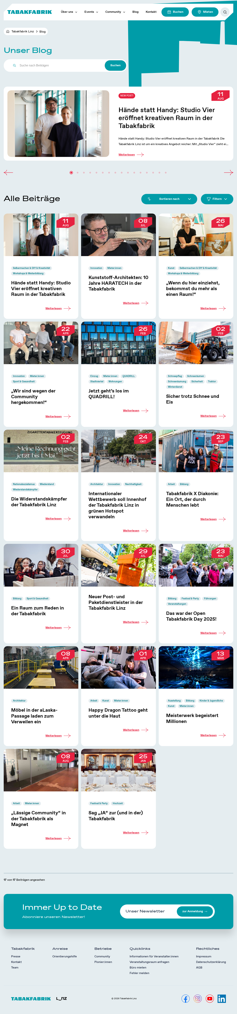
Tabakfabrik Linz (22, 31)
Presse (15, 956)
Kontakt (151, 12)
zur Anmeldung (192, 911)
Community (113, 12)
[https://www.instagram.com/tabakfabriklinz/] (197, 999)
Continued (118, 124)
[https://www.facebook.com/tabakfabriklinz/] (185, 999)
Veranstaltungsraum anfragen (149, 962)
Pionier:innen (103, 962)
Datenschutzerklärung (211, 962)
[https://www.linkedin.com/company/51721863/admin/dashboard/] (222, 999)
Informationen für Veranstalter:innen (154, 956)
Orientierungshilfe (64, 956)
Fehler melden (139, 973)
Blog (135, 12)
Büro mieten (138, 968)
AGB (199, 968)
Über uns (67, 12)
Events (89, 12)
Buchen (178, 12)
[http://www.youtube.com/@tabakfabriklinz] (210, 999)
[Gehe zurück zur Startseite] (29, 12)
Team (14, 968)
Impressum (203, 956)
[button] (8, 172)
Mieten (208, 12)
